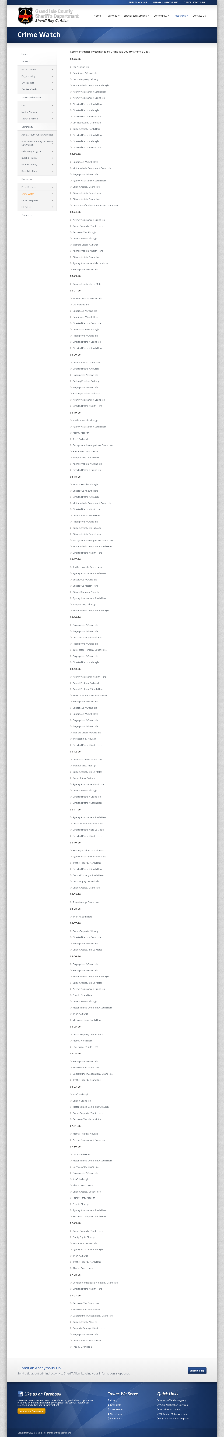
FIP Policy (26, 207)
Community (160, 15)
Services (112, 15)
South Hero (116, 1418)
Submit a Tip (197, 1370)
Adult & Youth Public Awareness (37, 134)
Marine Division (29, 112)
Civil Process (28, 82)
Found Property (29, 164)
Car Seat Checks (29, 89)
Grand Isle (115, 1404)
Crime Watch (28, 193)
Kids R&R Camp (29, 157)
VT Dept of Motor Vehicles (173, 1414)
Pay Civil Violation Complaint (174, 1418)
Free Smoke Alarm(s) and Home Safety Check (37, 143)
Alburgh (114, 1400)
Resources (180, 15)
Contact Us (199, 15)
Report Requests (30, 200)
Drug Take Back (29, 171)
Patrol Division (29, 69)
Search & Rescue (30, 118)
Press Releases (29, 187)
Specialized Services (135, 15)
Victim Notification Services (173, 1404)
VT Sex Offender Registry (172, 1400)
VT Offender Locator (170, 1409)
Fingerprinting (28, 76)
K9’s (23, 105)
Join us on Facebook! (31, 1411)
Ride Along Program (31, 151)
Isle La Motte (116, 1409)
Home (97, 15)
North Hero (116, 1414)
